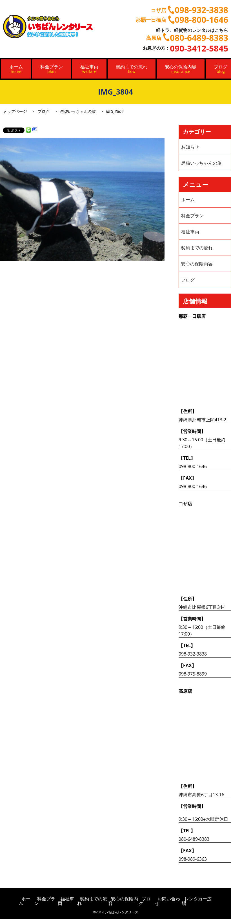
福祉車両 (89, 69)
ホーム (16, 69)
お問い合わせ (167, 901)
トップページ (14, 111)
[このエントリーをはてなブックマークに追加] (34, 130)
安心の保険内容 (180, 69)
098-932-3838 (193, 654)
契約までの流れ (131, 69)
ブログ (43, 111)
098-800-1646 (193, 466)
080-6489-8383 (194, 839)
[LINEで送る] (28, 130)
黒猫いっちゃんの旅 (77, 111)
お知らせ (190, 147)
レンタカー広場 (197, 901)
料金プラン (51, 69)
